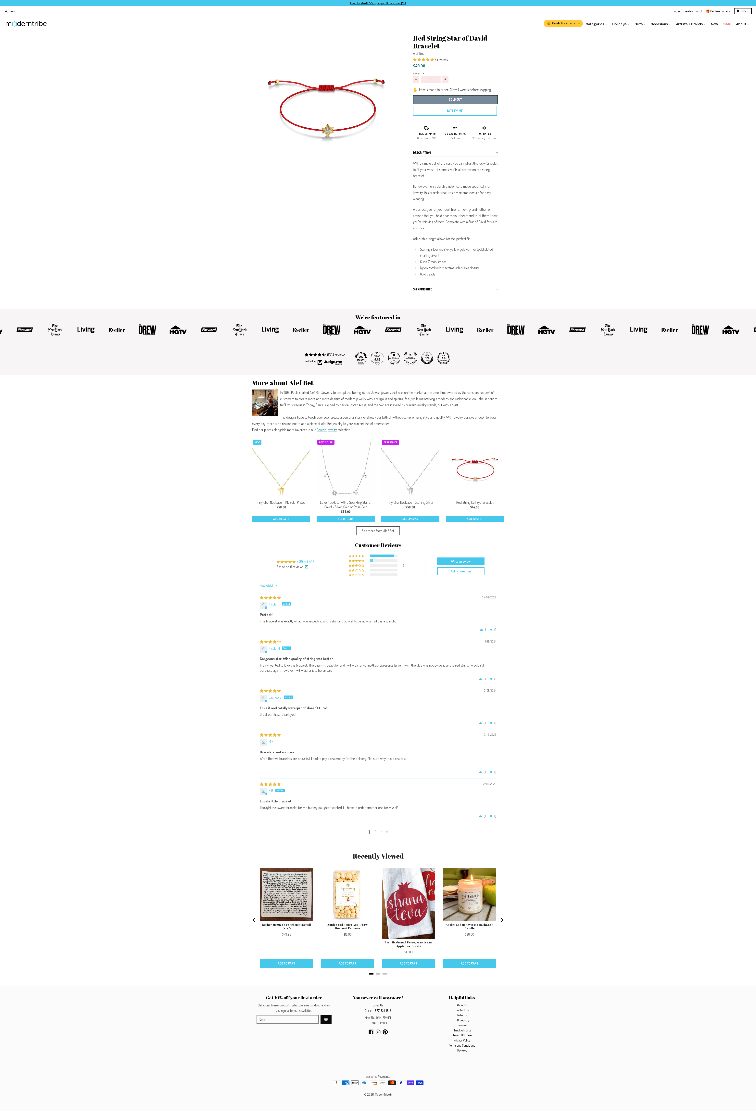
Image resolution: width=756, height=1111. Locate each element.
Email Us (378, 1005)
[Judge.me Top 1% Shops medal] (427, 358)
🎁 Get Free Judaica (718, 11)
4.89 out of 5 (305, 561)
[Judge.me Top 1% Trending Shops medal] (443, 358)
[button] (326, 105)
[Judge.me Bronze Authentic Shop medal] (410, 358)
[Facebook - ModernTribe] (371, 1032)
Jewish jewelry (327, 430)
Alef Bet (418, 53)
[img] (270, 597)
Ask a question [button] (461, 571)
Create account (693, 11)
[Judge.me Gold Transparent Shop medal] (394, 358)
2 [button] (376, 831)
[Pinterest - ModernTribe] (385, 1032)
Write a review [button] (461, 561)
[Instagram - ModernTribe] (378, 1032)
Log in (676, 11)
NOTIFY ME (455, 111)
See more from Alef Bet (378, 531)
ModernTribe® (383, 1094)
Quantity (418, 73)
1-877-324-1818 (382, 1011)
